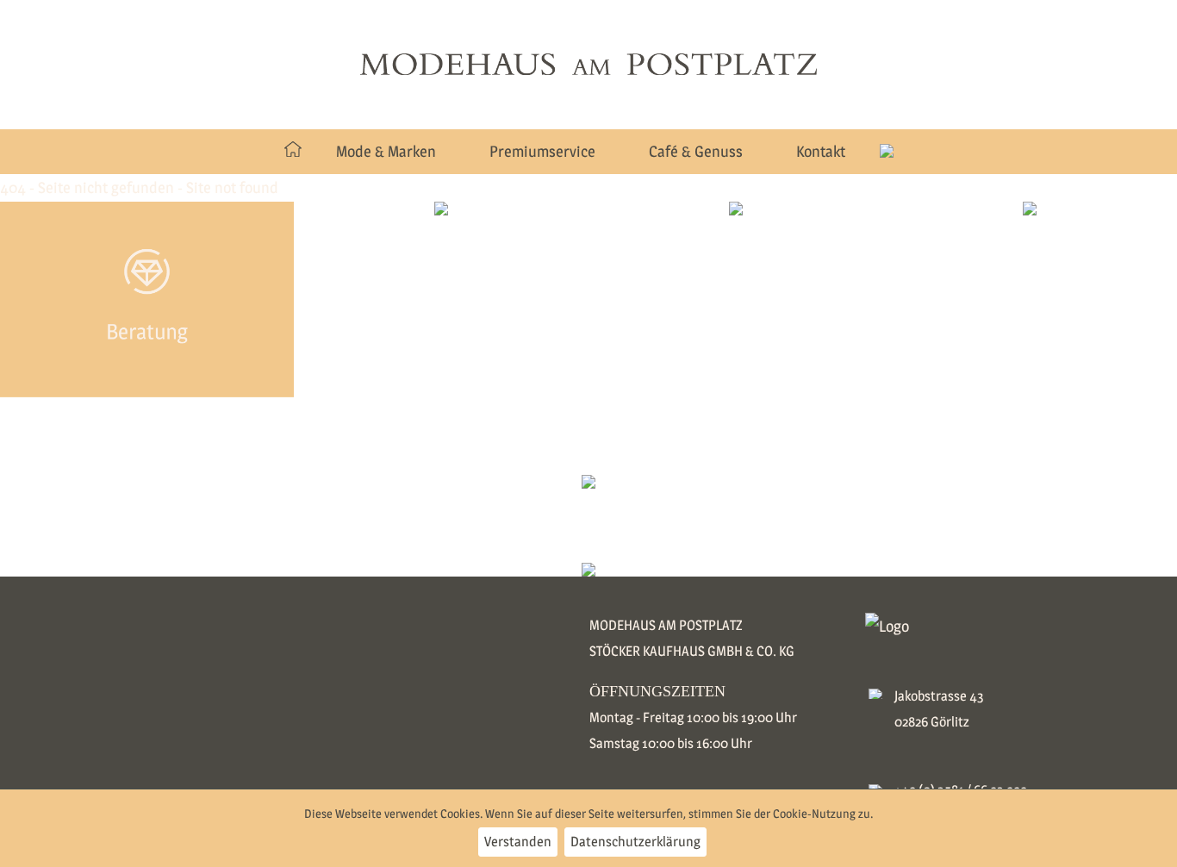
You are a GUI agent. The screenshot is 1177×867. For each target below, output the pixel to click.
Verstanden (517, 841)
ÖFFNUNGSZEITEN (657, 691)
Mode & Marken (386, 151)
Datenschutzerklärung (635, 841)
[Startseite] (293, 151)
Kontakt (820, 151)
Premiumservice (542, 151)
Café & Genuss (696, 151)
